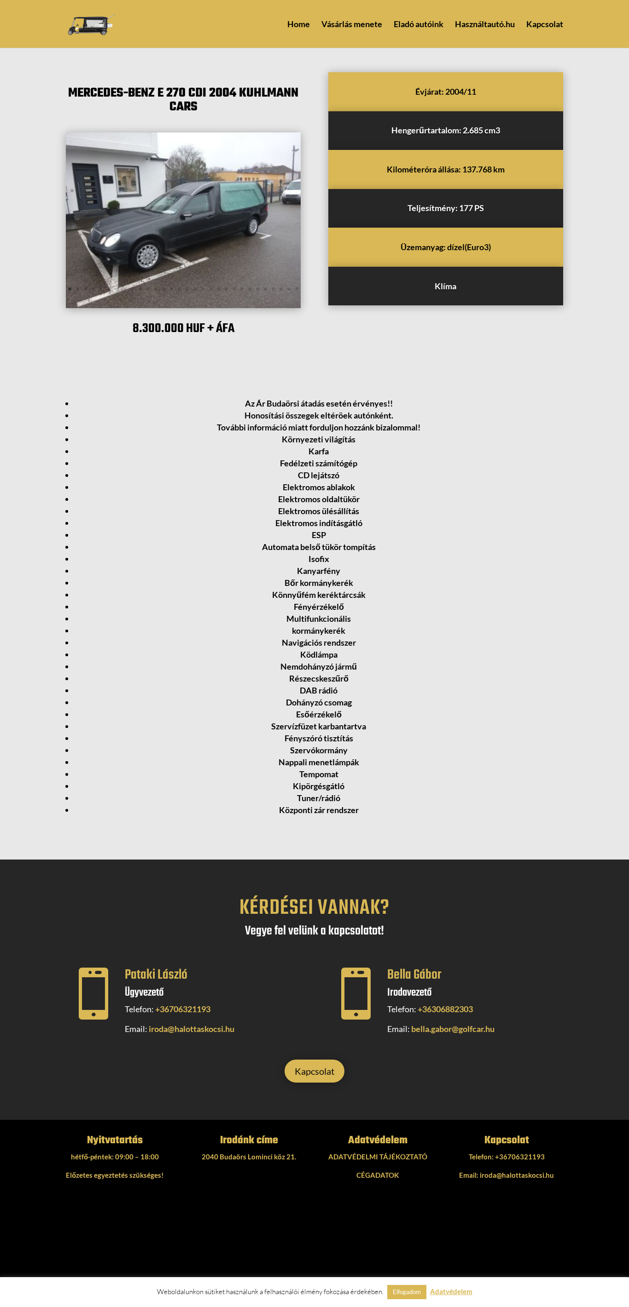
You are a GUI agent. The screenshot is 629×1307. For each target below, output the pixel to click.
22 (234, 289)
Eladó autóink (418, 25)
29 (289, 289)
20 (218, 289)
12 (155, 289)
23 (242, 289)
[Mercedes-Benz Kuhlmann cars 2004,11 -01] (183, 308)
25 (257, 289)
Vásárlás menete (351, 25)
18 (202, 289)
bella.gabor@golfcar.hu (453, 1029)
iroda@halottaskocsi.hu (191, 1029)
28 (281, 289)
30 (296, 289)
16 (187, 289)
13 (163, 289)
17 (195, 289)
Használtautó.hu (485, 25)
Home (298, 25)
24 (249, 289)
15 (179, 289)
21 (226, 289)
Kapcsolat (544, 25)
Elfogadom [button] (407, 1292)
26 (265, 289)
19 (210, 289)
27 (273, 289)
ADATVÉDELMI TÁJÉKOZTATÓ (377, 1156)
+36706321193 (182, 1009)
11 (148, 289)
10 (140, 289)
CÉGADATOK (377, 1175)
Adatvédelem (451, 1291)
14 (171, 289)
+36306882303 (445, 1009)
